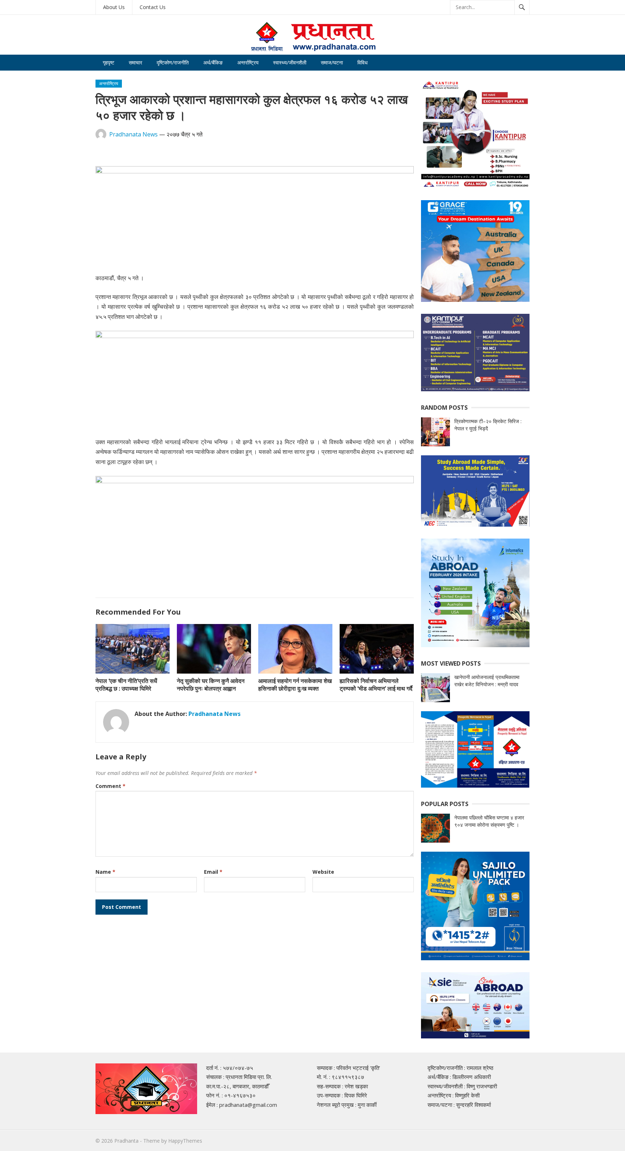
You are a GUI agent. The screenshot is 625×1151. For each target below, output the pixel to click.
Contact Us (153, 7)
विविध (362, 62)
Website (323, 871)
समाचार (135, 62)
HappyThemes (185, 1140)
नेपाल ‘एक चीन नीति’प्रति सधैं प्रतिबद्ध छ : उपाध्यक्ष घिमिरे (126, 684)
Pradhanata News (133, 134)
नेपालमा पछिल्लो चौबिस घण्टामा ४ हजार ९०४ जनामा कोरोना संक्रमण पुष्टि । (489, 821)
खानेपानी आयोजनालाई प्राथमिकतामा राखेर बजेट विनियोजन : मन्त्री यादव (486, 681)
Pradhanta (126, 1140)
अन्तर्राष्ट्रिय (248, 62)
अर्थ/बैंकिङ (213, 62)
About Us (114, 7)
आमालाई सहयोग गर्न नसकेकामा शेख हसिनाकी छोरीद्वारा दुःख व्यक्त (295, 684)
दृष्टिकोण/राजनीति (173, 62)
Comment (110, 786)
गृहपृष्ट (108, 62)
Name (105, 871)
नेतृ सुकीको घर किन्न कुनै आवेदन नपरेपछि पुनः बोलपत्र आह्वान (211, 684)
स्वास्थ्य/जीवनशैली (289, 62)
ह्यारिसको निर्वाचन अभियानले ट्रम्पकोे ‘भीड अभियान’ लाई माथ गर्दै (376, 684)
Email (213, 871)
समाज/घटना (332, 62)
